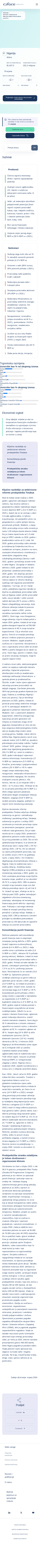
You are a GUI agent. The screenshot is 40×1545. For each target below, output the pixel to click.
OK (35, 147)
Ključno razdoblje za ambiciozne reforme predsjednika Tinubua (17, 449)
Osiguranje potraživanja (8, 1454)
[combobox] (18, 148)
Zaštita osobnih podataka (20, 1529)
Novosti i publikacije (9, 1475)
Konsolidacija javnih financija (16, 460)
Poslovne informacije (11, 1460)
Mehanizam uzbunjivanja (20, 1534)
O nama (8, 1482)
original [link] (13, 124)
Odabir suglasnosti (20, 1538)
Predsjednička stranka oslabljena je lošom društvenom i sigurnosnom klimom (19, 473)
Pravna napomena (20, 1525)
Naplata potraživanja (11, 1464)
